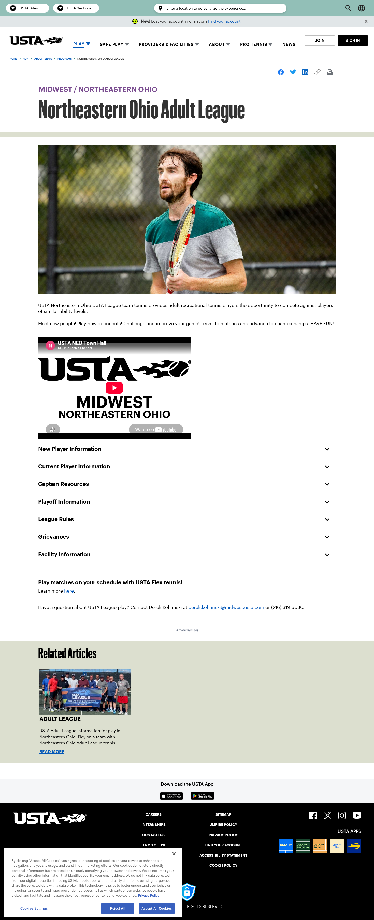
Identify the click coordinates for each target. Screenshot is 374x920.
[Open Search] (348, 8)
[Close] (174, 853)
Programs (64, 58)
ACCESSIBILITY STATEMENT (223, 855)
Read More (51, 751)
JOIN (320, 40)
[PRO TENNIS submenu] (270, 44)
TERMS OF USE (153, 845)
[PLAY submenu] (88, 44)
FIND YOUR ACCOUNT (223, 845)
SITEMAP (223, 814)
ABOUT (217, 44)
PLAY (78, 44)
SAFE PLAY (111, 44)
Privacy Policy (148, 896)
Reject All (117, 908)
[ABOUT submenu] (228, 44)
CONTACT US (153, 835)
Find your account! (224, 21)
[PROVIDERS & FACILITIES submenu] (197, 44)
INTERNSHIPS (153, 824)
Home (13, 58)
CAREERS (154, 814)
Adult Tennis (43, 58)
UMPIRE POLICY (223, 824)
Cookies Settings (34, 908)
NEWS (288, 44)
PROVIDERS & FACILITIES (166, 44)
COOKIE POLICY (223, 865)
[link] (281, 72)
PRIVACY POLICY (223, 835)
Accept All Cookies (156, 908)
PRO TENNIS (253, 44)
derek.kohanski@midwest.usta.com (226, 607)
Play (26, 58)
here (69, 591)
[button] (366, 21)
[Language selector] (361, 8)
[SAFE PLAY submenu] (127, 44)
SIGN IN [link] (353, 40)
